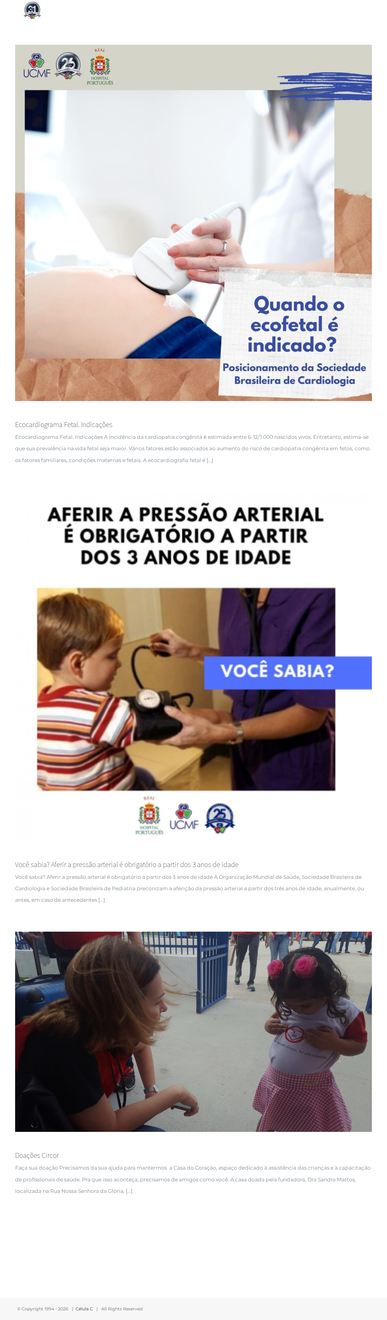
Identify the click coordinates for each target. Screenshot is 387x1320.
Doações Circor (37, 1155)
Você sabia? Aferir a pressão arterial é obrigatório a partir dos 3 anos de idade (127, 864)
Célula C (84, 1309)
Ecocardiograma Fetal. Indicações (63, 424)
